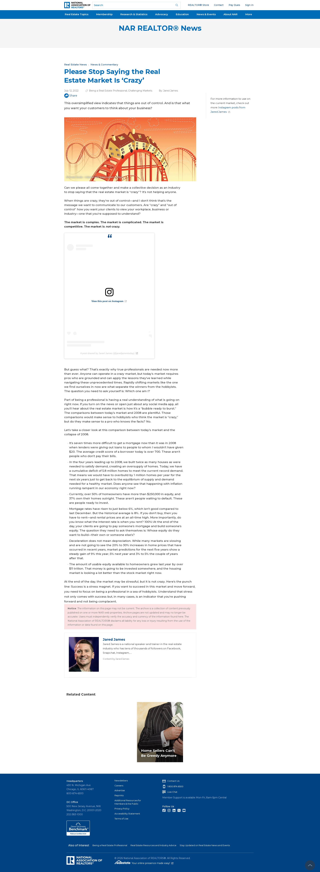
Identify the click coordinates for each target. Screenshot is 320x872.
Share (73, 95)
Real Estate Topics (76, 14)
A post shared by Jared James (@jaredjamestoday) (107, 353)
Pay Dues (234, 5)
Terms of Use (121, 818)
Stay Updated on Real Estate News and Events (205, 845)
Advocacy (161, 14)
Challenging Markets (140, 90)
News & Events (206, 14)
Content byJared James (116, 659)
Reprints (119, 795)
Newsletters (121, 780)
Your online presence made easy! (152, 863)
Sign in (249, 5)
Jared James (170, 90)
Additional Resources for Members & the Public (127, 802)
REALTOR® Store (198, 5)
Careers (118, 785)
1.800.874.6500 (175, 786)
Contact (219, 5)
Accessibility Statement (127, 813)
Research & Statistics (133, 14)
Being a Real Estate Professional (108, 90)
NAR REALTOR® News (160, 28)
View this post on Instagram (107, 301)
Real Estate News (75, 64)
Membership (104, 14)
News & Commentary (104, 64)
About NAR (231, 14)
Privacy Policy (121, 808)
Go (177, 5)
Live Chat (172, 792)
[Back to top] (310, 865)
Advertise (119, 790)
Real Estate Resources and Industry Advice (153, 845)
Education (182, 14)
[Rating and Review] (78, 834)
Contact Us (173, 781)
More (248, 14)
